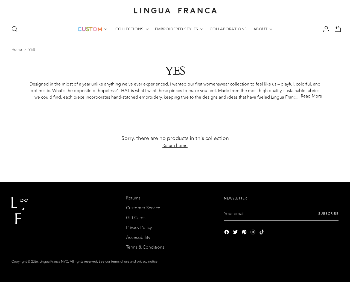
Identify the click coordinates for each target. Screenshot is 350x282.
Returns (133, 198)
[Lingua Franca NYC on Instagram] (253, 233)
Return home (175, 145)
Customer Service (143, 208)
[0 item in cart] (335, 29)
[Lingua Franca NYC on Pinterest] (244, 233)
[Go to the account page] (324, 29)
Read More (311, 96)
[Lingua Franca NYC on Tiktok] (262, 233)
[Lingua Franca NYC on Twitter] (236, 233)
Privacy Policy (139, 227)
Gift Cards (135, 218)
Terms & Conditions (145, 247)
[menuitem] (92, 29)
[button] (14, 29)
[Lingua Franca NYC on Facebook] (227, 233)
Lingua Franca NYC (53, 261)
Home (16, 50)
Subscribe (328, 213)
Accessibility (138, 237)
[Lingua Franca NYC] (175, 10)
